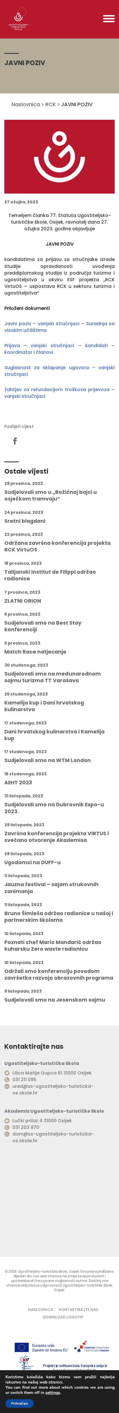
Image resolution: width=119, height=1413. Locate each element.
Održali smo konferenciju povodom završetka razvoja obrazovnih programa (58, 974)
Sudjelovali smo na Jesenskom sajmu (54, 1000)
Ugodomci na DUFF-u (32, 862)
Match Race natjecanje (35, 652)
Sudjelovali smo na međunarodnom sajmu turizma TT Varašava (52, 677)
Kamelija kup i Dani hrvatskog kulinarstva (44, 706)
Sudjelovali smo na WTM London (47, 760)
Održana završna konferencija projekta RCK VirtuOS (57, 546)
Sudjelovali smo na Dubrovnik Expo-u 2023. (54, 808)
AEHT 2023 (18, 782)
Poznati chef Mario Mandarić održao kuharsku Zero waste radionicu (52, 945)
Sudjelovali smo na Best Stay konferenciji (42, 626)
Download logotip (63, 1317)
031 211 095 (24, 1079)
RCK (50, 104)
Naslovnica (26, 104)
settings (52, 1392)
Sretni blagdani (24, 521)
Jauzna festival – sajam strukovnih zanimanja (51, 888)
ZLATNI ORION (22, 601)
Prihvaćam (19, 1403)
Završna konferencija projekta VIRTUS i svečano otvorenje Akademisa (56, 837)
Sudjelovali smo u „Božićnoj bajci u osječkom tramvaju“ (50, 495)
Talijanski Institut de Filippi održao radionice (50, 575)
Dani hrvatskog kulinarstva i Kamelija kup (54, 735)
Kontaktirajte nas (78, 1309)
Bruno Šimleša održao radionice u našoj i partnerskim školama (58, 916)
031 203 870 (25, 1127)
